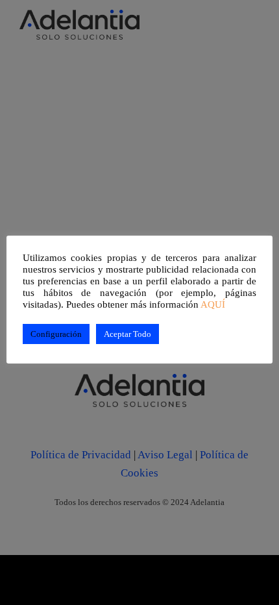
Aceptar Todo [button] (127, 334)
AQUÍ (212, 304)
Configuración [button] (56, 334)
